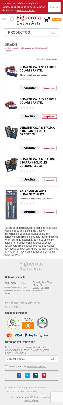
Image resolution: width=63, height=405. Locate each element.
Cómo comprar (12, 306)
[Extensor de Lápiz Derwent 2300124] (11, 188)
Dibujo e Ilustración (13, 48)
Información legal (20, 397)
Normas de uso (31, 400)
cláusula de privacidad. (36, 366)
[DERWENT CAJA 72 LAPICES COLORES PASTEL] (11, 96)
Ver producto (49, 88)
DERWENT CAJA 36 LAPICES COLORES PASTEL (38, 69)
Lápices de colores (27, 48)
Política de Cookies (41, 397)
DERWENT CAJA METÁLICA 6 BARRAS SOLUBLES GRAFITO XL (37, 131)
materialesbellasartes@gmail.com (22, 302)
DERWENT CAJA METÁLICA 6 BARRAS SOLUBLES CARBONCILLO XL (37, 163)
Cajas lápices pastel (41, 48)
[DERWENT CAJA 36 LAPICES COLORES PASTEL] (11, 64)
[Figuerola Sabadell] (29, 20)
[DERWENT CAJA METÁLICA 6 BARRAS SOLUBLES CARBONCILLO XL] (11, 156)
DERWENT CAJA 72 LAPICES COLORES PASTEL (38, 101)
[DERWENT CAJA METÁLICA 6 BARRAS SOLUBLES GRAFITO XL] (11, 125)
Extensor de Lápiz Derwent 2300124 (33, 192)
